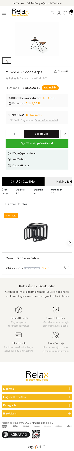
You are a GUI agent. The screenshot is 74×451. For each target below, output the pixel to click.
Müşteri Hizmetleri (14, 397)
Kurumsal (8, 388)
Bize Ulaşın (10, 413)
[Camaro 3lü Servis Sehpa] (37, 231)
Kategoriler (10, 405)
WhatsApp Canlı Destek (40, 143)
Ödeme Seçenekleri (46, 120)
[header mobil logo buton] (20, 12)
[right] (70, 242)
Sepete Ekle (41, 133)
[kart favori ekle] (66, 267)
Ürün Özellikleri (26, 181)
